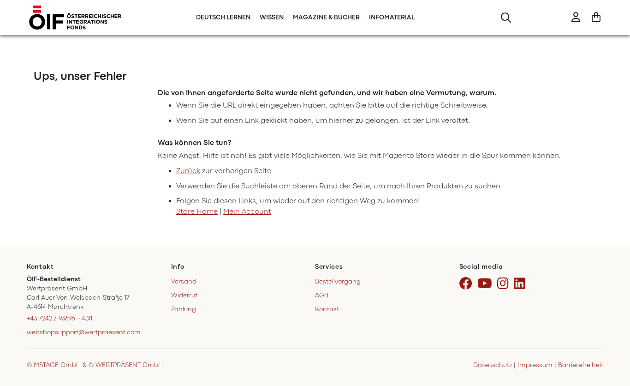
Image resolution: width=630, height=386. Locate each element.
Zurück (188, 171)
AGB (321, 295)
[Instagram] (504, 284)
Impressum (535, 365)
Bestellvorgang (338, 281)
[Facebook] (467, 284)
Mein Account (247, 211)
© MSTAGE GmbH (54, 365)
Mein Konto (575, 17)
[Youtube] (486, 284)
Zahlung (183, 309)
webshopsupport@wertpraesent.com (84, 332)
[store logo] (75, 18)
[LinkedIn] (521, 284)
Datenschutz (492, 365)
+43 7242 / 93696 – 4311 (59, 318)
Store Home (197, 211)
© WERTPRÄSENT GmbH (126, 365)
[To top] (611, 339)
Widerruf (184, 295)
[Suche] (505, 17)
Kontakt (327, 309)
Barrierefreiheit (580, 365)
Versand (183, 281)
